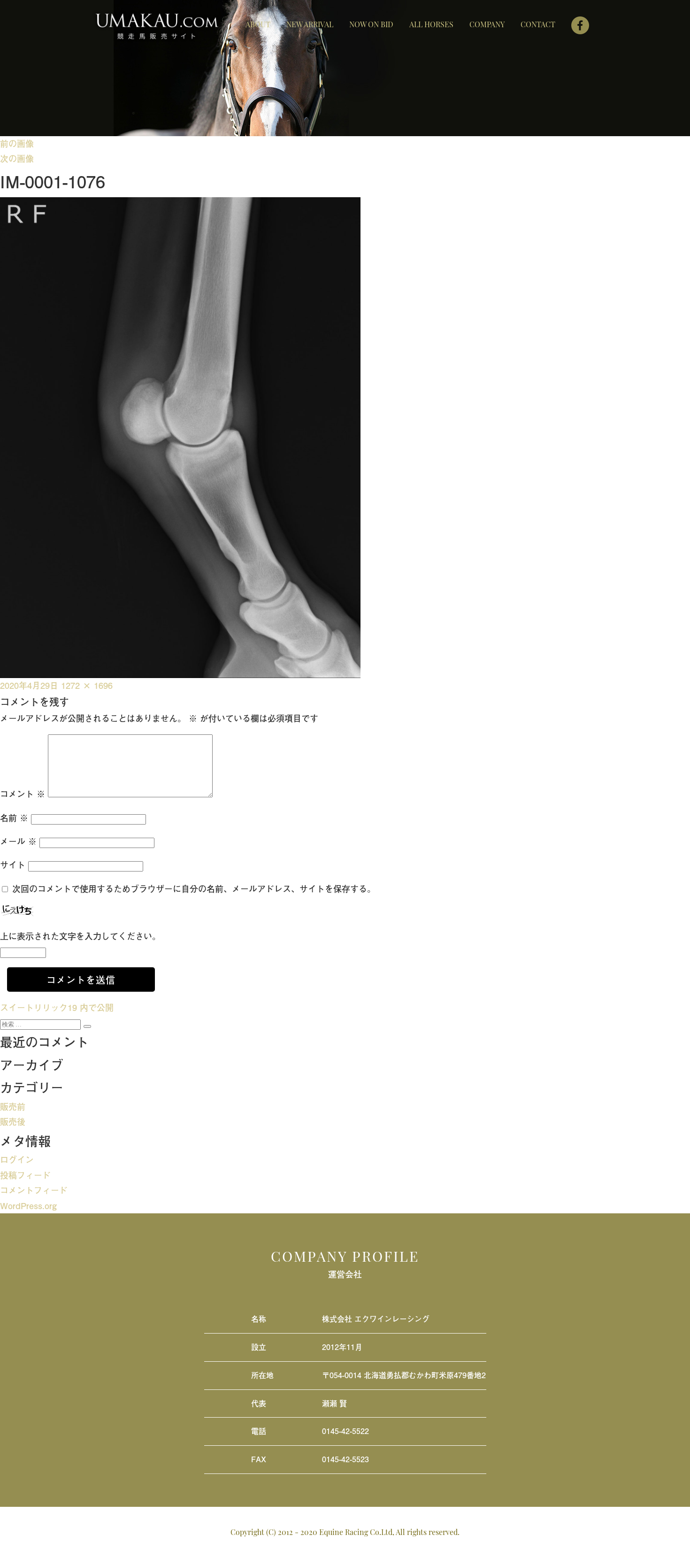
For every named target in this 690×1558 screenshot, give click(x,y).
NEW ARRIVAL (309, 24)
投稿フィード (25, 1175)
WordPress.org (28, 1205)
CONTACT (538, 24)
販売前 (12, 1106)
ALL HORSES (431, 24)
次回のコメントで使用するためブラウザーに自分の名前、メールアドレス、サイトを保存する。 (194, 888)
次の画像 (17, 158)
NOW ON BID (371, 24)
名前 (14, 817)
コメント (22, 793)
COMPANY (487, 24)
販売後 (12, 1121)
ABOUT (257, 24)
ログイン (17, 1159)
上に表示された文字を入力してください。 (80, 936)
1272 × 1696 (87, 685)
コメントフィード (34, 1190)
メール (18, 841)
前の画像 (17, 143)
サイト (12, 864)
